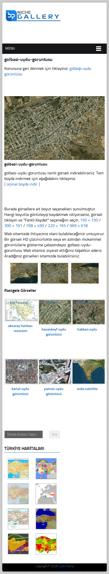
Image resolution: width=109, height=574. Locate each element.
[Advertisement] (57, 34)
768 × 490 (35, 225)
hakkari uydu (87, 329)
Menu (10, 48)
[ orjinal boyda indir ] (22, 184)
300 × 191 (13, 225)
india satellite (87, 389)
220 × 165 (57, 225)
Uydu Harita (66, 566)
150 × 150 (89, 220)
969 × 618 (79, 225)
